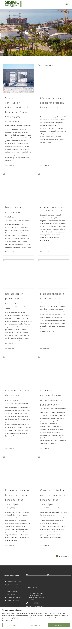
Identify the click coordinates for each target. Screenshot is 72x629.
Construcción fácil (55, 508)
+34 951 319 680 (34, 603)
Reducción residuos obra (21, 403)
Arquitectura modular (52, 207)
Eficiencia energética (56, 302)
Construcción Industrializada (58, 408)
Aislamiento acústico (23, 220)
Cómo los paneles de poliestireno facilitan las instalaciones (52, 102)
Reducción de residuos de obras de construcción (18, 395)
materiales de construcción (24, 125)
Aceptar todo (59, 625)
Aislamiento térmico (20, 508)
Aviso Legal (11, 594)
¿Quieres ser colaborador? (16, 585)
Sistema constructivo (14, 581)
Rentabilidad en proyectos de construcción (14, 298)
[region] (36, 618)
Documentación (13, 588)
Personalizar (13, 625)
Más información (9, 165)
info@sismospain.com (36, 606)
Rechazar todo (35, 625)
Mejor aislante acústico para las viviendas (15, 212)
